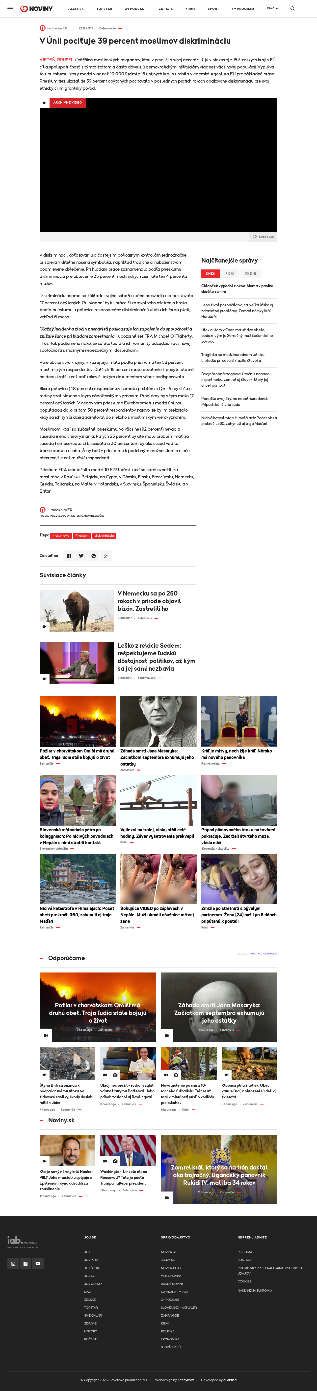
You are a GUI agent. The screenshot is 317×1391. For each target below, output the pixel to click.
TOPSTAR (104, 9)
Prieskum (82, 535)
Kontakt (245, 1260)
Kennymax (186, 1380)
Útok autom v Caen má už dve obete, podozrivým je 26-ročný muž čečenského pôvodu (237, 335)
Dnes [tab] (210, 273)
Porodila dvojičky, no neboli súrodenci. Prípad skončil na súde (234, 401)
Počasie (90, 1339)
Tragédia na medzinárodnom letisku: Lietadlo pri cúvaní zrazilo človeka (233, 357)
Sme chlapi (93, 1315)
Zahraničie (170, 1315)
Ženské (90, 1300)
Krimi (190, 9)
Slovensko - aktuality (179, 1307)
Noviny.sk (169, 1252)
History (90, 1331)
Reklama (245, 1252)
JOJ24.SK (76, 9)
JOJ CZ (89, 1276)
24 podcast (135, 9)
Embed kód (266, 236)
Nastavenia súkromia (255, 1290)
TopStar (91, 1307)
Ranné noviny (172, 1284)
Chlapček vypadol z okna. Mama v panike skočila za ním (237, 289)
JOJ (87, 1252)
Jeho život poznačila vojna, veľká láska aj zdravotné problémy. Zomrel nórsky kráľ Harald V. (237, 310)
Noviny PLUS (171, 1268)
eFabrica (230, 1380)
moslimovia (61, 535)
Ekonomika (170, 1339)
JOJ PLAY (91, 1260)
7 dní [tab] (230, 273)
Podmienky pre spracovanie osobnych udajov (270, 1271)
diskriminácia (104, 535)
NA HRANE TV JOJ (174, 1292)
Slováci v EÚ (171, 1347)
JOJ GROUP (93, 1284)
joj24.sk (168, 1260)
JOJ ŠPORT (92, 1268)
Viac (271, 8)
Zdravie (166, 9)
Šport (213, 9)
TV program (243, 9)
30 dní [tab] (250, 273)
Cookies (244, 1281)
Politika (167, 1331)
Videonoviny (171, 1276)
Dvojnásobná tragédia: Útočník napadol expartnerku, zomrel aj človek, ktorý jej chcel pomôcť (236, 379)
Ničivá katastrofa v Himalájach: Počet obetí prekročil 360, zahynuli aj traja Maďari (239, 421)
